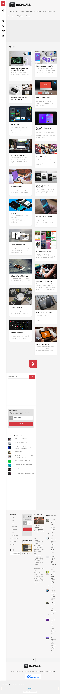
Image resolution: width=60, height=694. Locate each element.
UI (42, 580)
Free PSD (37, 561)
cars (40, 549)
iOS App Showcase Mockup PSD (44, 66)
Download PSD (37, 554)
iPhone (36, 565)
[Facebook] (3, 10)
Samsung (41, 576)
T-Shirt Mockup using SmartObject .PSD (24, 464)
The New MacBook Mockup (18, 244)
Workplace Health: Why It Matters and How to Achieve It (39, 529)
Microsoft (36, 568)
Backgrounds (51, 11)
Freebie (36, 557)
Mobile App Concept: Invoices (44, 216)
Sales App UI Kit (15, 125)
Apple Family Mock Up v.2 (43, 97)
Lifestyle (40, 565)
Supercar (36, 580)
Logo (35, 566)
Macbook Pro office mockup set (44, 281)
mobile (39, 568)
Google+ (41, 561)
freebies (39, 559)
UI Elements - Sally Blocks (21, 442)
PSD (17, 11)
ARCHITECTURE (37, 545)
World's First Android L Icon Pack (23, 460)
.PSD (36, 541)
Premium (53, 523)
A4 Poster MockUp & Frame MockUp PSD (43, 186)
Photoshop (36, 576)
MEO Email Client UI (19, 451)
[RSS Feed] (3, 20)
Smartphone (37, 578)
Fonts (22, 11)
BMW (42, 545)
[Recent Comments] (52, 516)
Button (37, 549)
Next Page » (33, 364)
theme (40, 580)
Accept (30, 688)
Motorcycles (41, 574)
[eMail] (3, 36)
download (37, 551)
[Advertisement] (33, 31)
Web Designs (11, 16)
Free (42, 555)
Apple (38, 543)
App (35, 543)
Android (41, 541)
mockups (36, 574)
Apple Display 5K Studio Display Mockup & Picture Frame (19, 69)
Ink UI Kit (13, 213)
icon (35, 563)
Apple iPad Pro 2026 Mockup (53, 595)
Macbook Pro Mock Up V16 (18, 155)
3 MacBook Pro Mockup (17, 186)
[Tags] (55, 516)
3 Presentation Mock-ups (43, 344)
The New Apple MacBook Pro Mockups (43, 129)
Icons (44, 11)
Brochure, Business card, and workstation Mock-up (19, 98)
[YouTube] (3, 30)
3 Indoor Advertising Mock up (53, 564)
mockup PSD (37, 572)
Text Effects (29, 11)
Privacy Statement (33, 692)
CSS (43, 549)
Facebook (39, 555)
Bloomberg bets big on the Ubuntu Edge (24, 473)
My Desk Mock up (19, 469)
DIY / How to (20, 16)
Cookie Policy (26, 692)
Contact (28, 16)
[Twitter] (3, 15)
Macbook (38, 566)
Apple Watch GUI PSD (17, 332)
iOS (40, 563)
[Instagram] (3, 25)
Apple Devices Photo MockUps (44, 313)
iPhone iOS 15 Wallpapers (21, 438)
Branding (36, 547)
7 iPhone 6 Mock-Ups (16, 307)
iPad (43, 563)
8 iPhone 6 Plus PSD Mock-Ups (19, 276)
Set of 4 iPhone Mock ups (43, 157)
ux (35, 582)
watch (38, 582)
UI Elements (37, 11)
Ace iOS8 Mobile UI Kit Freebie (44, 252)
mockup (38, 570)
